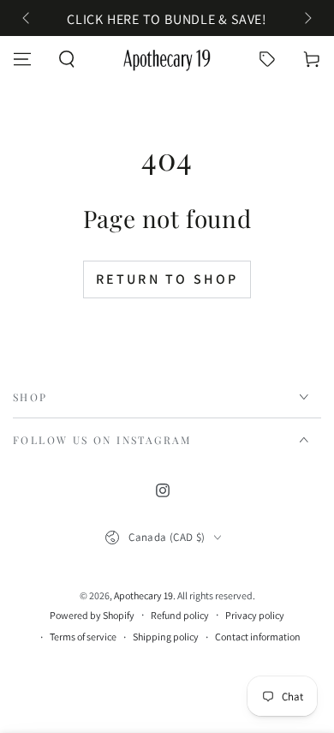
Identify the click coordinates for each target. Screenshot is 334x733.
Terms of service (83, 636)
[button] (67, 59)
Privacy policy (254, 615)
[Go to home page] (167, 59)
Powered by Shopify (92, 615)
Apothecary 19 (143, 595)
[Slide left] (27, 19)
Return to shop (167, 279)
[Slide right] (306, 19)
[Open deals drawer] (267, 59)
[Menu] (22, 59)
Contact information (258, 636)
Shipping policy (166, 636)
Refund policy (180, 615)
